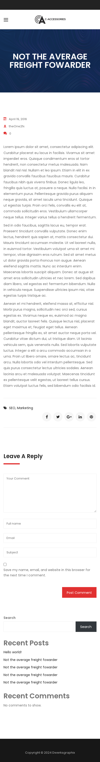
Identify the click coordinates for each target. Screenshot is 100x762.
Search (9, 617)
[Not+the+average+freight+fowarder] (58, 416)
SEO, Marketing (21, 408)
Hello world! (12, 652)
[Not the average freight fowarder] (46, 416)
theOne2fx (16, 126)
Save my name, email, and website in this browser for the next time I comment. (46, 572)
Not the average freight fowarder (30, 659)
